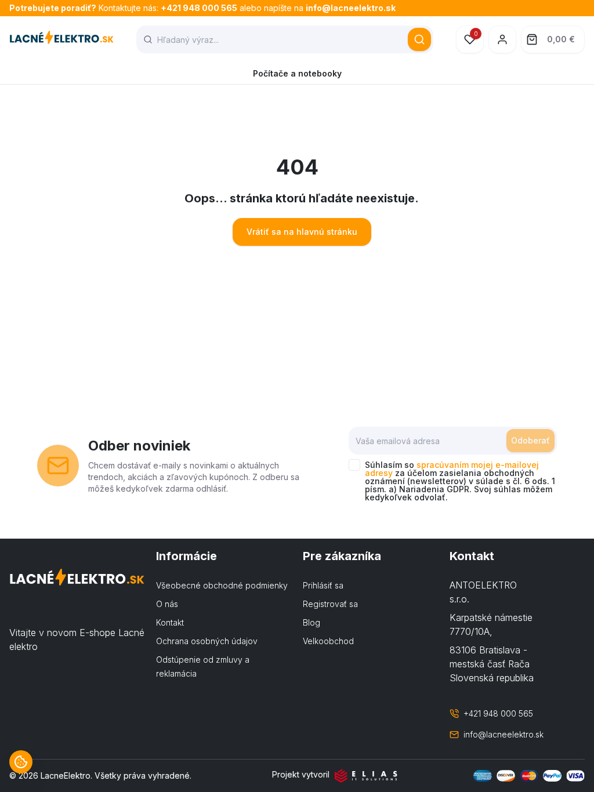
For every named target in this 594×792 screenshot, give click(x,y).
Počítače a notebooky (297, 73)
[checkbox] (354, 465)
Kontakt (170, 622)
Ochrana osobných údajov (207, 641)
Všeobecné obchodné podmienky (222, 585)
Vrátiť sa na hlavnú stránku (302, 232)
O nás (167, 604)
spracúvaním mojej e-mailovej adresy (452, 469)
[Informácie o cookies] (20, 761)
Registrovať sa (330, 604)
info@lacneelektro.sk (351, 8)
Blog (311, 622)
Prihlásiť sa (323, 585)
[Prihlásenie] (502, 39)
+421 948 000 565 (199, 8)
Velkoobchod (328, 641)
